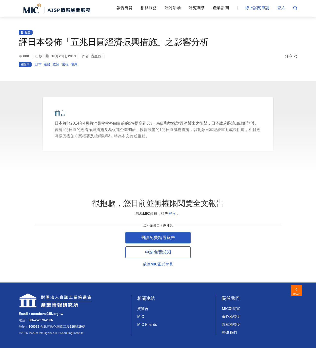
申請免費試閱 (158, 252)
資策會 (142, 308)
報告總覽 (125, 8)
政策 (56, 64)
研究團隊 (197, 8)
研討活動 (173, 8)
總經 (47, 64)
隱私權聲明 (231, 324)
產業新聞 (221, 8)
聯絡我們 (229, 332)
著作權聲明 (231, 316)
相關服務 (148, 8)
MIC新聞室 (231, 308)
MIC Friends (147, 324)
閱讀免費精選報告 (158, 237)
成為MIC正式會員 (158, 264)
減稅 (64, 64)
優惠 (74, 64)
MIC (140, 316)
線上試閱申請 (257, 8)
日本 (38, 64)
